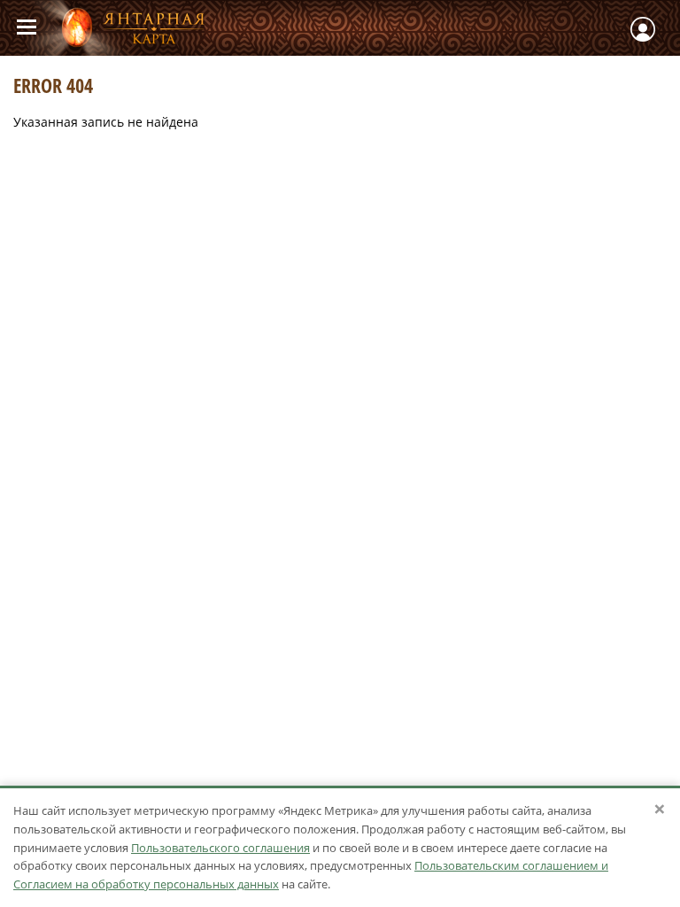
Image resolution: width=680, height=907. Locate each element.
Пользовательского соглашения (220, 848)
